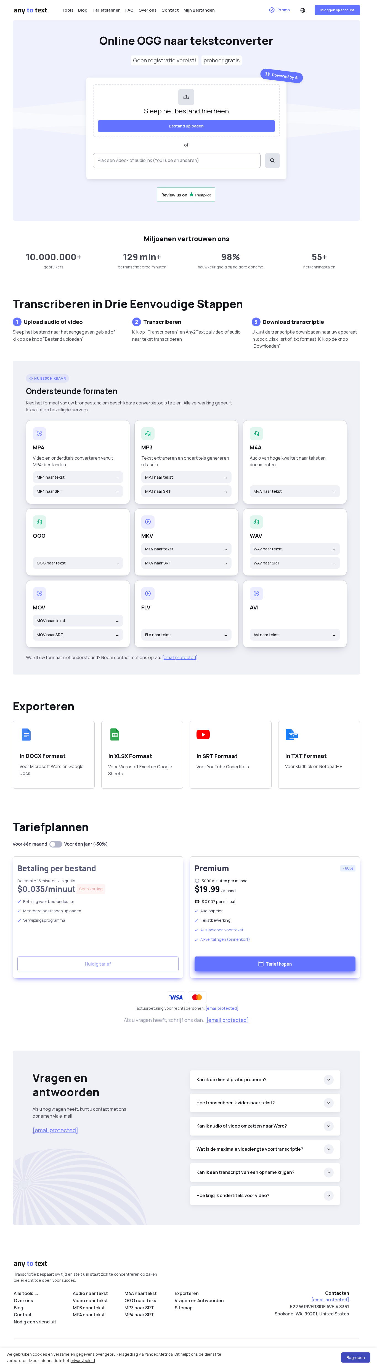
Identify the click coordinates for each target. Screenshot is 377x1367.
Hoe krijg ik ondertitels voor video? (233, 1195)
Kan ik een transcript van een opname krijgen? (245, 1172)
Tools (67, 10)
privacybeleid (82, 1360)
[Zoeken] (272, 160)
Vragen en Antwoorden (199, 1300)
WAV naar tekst (295, 548)
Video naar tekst (90, 1300)
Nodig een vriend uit (35, 1322)
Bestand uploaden (186, 126)
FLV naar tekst (186, 634)
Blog (82, 10)
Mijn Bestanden (199, 10)
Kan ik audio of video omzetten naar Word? (242, 1126)
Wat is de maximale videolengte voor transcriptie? (250, 1149)
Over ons (147, 10)
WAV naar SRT (295, 563)
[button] (303, 10)
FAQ (129, 10)
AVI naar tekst (295, 634)
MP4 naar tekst (78, 477)
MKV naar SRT (186, 563)
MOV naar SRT (78, 634)
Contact (170, 10)
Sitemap (184, 1308)
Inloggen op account (337, 10)
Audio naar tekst (90, 1293)
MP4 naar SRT (78, 491)
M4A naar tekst (295, 491)
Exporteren (187, 1293)
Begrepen (356, 1357)
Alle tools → (26, 1293)
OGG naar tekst (78, 563)
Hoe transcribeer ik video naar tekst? (236, 1103)
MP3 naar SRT (186, 491)
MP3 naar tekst (186, 477)
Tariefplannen (106, 10)
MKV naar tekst (186, 548)
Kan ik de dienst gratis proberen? (232, 1079)
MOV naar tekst (78, 620)
